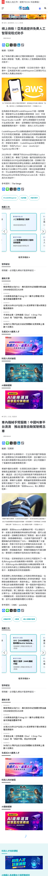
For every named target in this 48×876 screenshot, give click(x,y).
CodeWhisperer (10, 198)
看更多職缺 (23, 257)
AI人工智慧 (19, 23)
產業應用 (11, 23)
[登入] (40, 9)
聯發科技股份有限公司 (21, 246)
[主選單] (3, 8)
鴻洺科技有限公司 (19, 225)
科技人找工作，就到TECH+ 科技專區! (22, 1)
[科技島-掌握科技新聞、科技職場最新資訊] (24, 8)
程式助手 (34, 198)
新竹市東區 (17, 237)
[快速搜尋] (45, 8)
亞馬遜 (24, 198)
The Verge (16, 183)
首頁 (5, 23)
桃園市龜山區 (18, 216)
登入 (16, 270)
